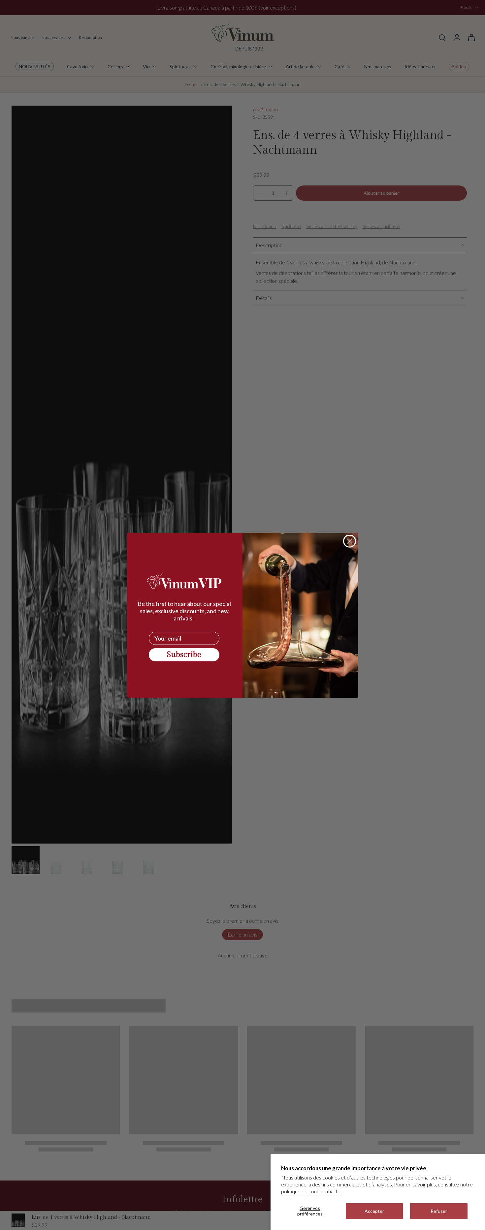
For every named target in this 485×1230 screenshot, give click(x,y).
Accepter (374, 1211)
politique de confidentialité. (311, 1191)
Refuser (439, 1211)
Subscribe (184, 654)
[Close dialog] (349, 541)
